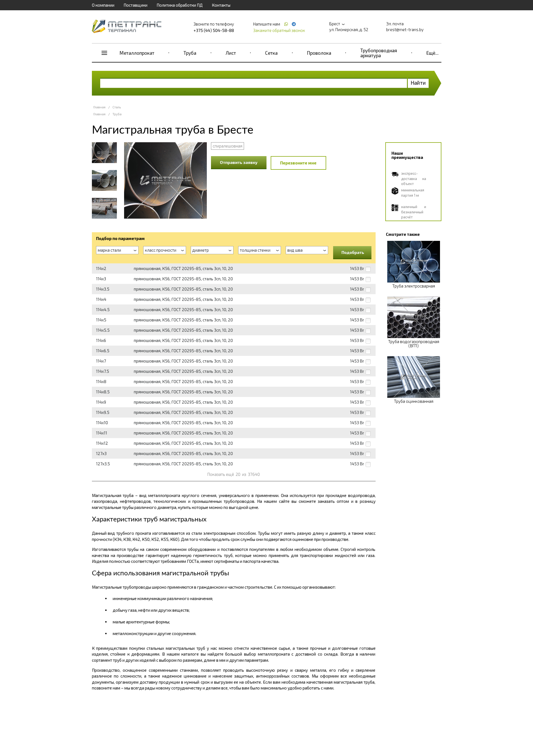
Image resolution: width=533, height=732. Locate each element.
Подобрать (352, 252)
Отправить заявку (239, 162)
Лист (231, 52)
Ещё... (432, 52)
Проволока (319, 52)
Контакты (221, 5)
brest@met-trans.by (405, 29)
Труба (189, 52)
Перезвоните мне (298, 162)
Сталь (116, 107)
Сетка (271, 52)
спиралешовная (227, 145)
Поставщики (135, 5)
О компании (103, 5)
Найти (418, 82)
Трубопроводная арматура (378, 53)
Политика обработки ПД (180, 5)
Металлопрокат (137, 52)
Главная (99, 107)
